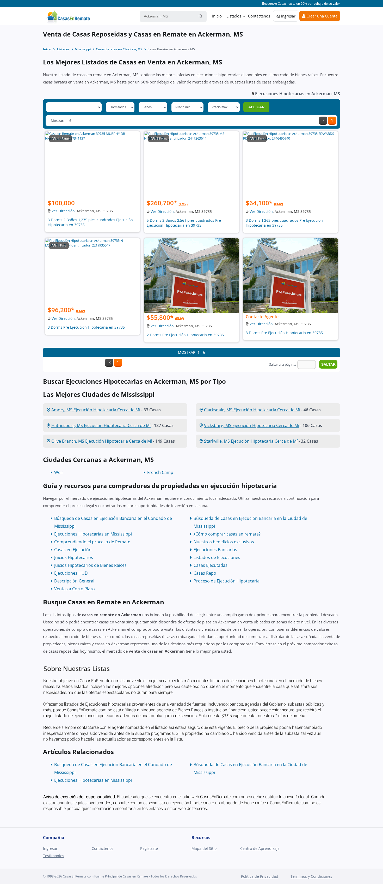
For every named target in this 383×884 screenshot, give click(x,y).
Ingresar (287, 16)
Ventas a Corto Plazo (74, 589)
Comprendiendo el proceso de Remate (92, 542)
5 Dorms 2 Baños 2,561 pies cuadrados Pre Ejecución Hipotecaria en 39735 (184, 223)
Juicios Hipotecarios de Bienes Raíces (90, 565)
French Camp (160, 472)
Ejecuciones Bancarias (215, 549)
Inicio (217, 16)
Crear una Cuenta (321, 16)
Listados (233, 16)
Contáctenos (259, 16)
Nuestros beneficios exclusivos (224, 542)
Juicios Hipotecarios (73, 557)
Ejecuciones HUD (71, 573)
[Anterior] (323, 121)
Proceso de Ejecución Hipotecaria (227, 581)
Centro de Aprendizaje (260, 848)
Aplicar (256, 107)
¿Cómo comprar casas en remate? (227, 534)
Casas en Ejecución (72, 549)
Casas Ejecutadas (210, 565)
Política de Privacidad (259, 876)
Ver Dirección (63, 210)
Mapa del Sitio (204, 848)
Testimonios (53, 855)
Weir (58, 472)
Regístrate (149, 848)
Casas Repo (205, 573)
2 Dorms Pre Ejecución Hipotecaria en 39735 (185, 334)
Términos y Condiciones (311, 876)
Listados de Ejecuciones (217, 557)
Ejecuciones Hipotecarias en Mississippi (93, 534)
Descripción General (74, 581)
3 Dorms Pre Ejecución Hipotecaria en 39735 (86, 327)
